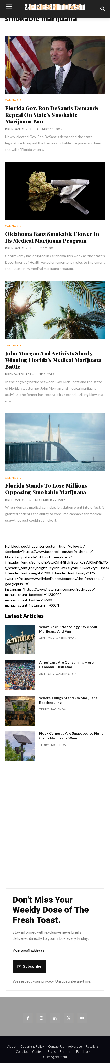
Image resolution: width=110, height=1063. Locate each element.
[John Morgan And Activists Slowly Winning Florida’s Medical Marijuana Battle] (55, 310)
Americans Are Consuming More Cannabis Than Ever (66, 664)
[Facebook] (28, 1018)
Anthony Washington (58, 638)
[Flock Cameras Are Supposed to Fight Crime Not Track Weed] (20, 746)
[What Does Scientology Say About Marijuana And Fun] (20, 639)
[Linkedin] (55, 1018)
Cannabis (13, 100)
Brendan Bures (18, 129)
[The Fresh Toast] (55, 7)
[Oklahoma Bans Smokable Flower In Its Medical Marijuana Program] (55, 191)
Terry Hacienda (52, 709)
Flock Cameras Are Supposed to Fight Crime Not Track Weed (71, 735)
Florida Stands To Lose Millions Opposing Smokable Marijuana (46, 488)
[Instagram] (41, 1018)
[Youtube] (82, 1018)
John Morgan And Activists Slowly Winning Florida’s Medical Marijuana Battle (53, 359)
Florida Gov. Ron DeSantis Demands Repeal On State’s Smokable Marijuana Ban (51, 114)
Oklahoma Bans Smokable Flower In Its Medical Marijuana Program (52, 237)
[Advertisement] (55, 827)
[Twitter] (69, 1018)
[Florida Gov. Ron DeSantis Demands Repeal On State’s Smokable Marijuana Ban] (55, 65)
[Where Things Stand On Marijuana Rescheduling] (20, 711)
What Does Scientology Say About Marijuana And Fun (68, 629)
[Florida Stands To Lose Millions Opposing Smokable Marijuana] (55, 442)
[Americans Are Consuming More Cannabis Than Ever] (20, 675)
